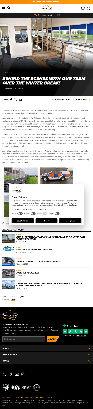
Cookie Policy (40, 397)
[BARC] (5, 387)
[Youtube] (17, 374)
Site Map (51, 397)
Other (21, 89)
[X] (4, 374)
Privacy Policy (7, 397)
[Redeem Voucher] (83, 8)
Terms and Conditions (24, 397)
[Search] (9, 8)
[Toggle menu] (3, 8)
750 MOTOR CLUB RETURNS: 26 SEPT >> (46, 2)
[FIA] (16, 387)
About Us (7, 348)
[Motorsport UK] (26, 387)
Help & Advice (9, 354)
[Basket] (89, 8)
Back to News (9, 73)
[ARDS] (36, 387)
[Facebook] (11, 374)
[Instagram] (23, 374)
